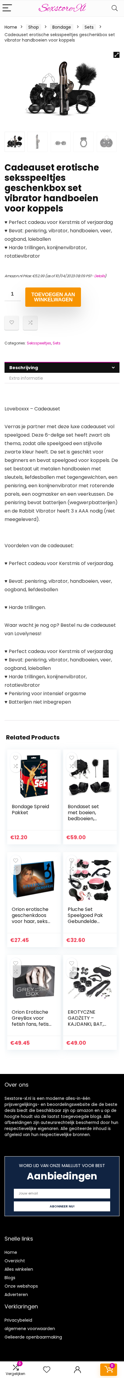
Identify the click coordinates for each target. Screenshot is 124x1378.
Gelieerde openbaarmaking (33, 1337)
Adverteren (16, 1295)
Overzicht (15, 1261)
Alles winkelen (19, 1269)
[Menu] (7, 8)
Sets (89, 27)
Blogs (10, 1278)
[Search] (114, 8)
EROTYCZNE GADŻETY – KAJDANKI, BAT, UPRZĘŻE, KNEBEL (87, 1021)
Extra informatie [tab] (26, 378)
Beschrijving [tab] (23, 368)
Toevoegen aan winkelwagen (53, 297)
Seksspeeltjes (39, 343)
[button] (116, 55)
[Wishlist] (46, 1369)
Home (11, 27)
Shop (33, 27)
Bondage (61, 27)
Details (99, 275)
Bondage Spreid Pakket (30, 809)
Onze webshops (21, 1286)
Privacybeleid (18, 1320)
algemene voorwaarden (30, 1329)
